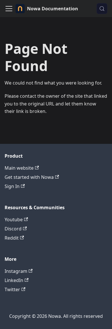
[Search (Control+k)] (101, 8)
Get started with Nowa (29, 177)
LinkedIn (14, 280)
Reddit (12, 238)
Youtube (14, 219)
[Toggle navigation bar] (9, 8)
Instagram (16, 271)
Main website (19, 168)
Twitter (12, 289)
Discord (13, 229)
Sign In (12, 186)
